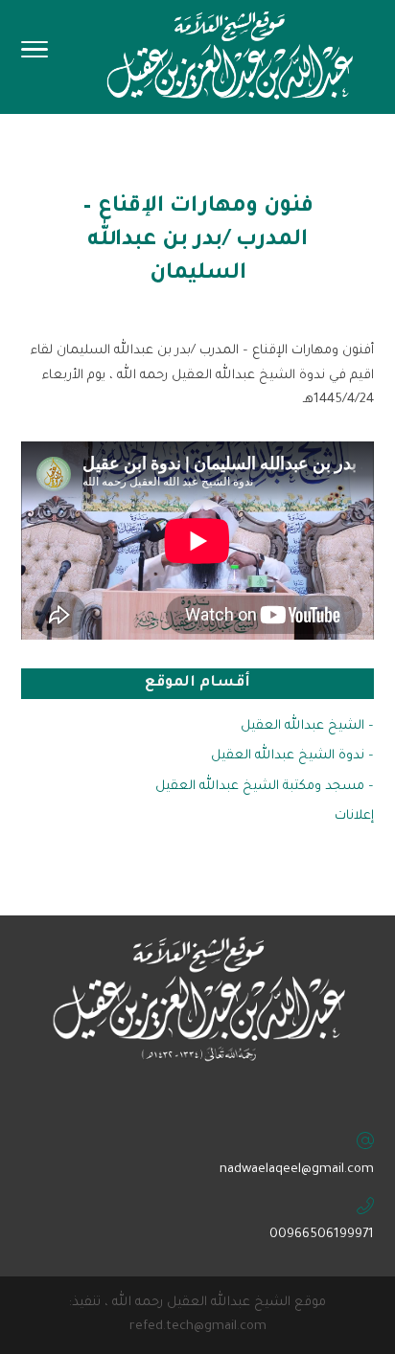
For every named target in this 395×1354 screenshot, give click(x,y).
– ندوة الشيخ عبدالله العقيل (292, 756)
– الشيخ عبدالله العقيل (307, 726)
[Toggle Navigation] (34, 55)
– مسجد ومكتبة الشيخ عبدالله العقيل (264, 786)
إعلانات (354, 816)
